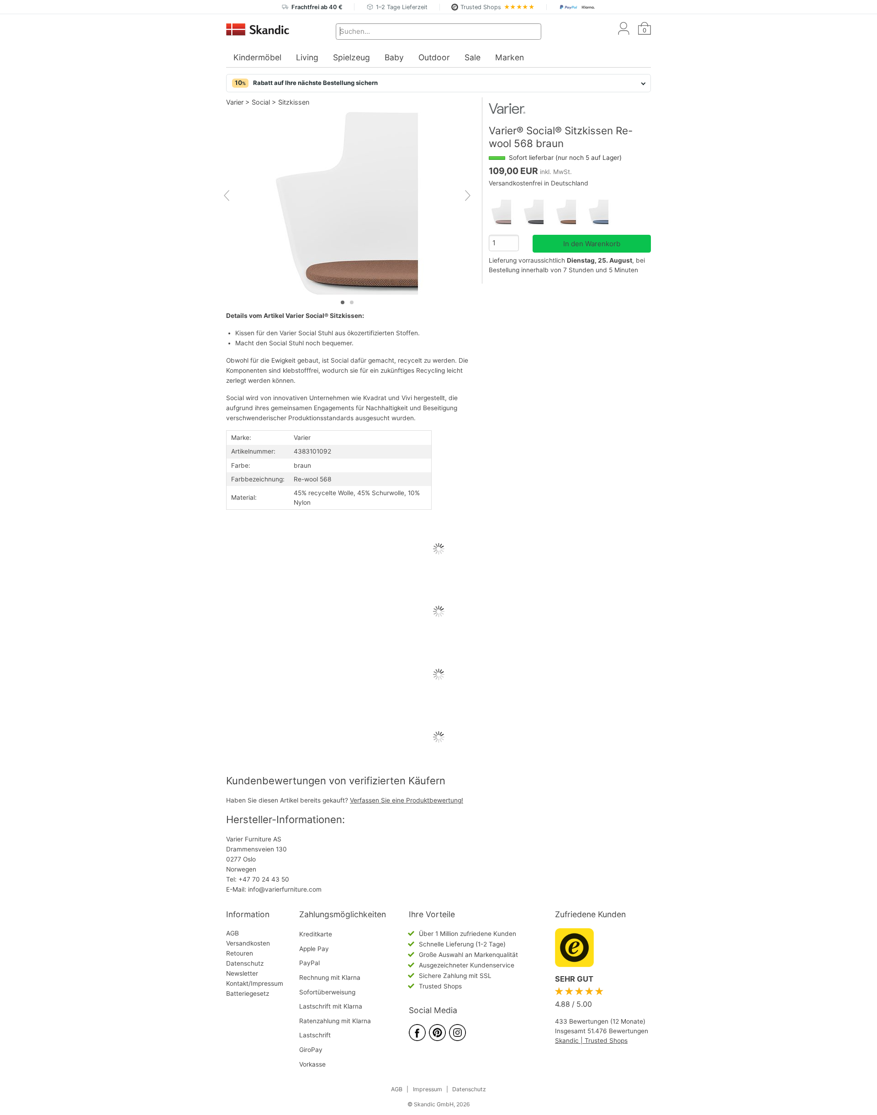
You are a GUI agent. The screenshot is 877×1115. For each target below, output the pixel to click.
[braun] (570, 212)
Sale (473, 57)
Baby (394, 57)
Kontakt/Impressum (254, 983)
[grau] (537, 212)
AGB (232, 933)
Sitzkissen (293, 102)
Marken (509, 57)
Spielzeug (351, 57)
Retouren (239, 953)
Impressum (427, 1089)
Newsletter (242, 973)
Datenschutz (245, 963)
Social (261, 102)
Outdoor (434, 57)
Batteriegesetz (247, 993)
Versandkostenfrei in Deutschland (538, 183)
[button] (438, 83)
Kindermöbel (257, 57)
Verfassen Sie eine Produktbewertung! (406, 800)
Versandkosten (248, 943)
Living (307, 57)
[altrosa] (505, 212)
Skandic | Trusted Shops (591, 1040)
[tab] (342, 302)
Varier (234, 102)
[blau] (602, 212)
